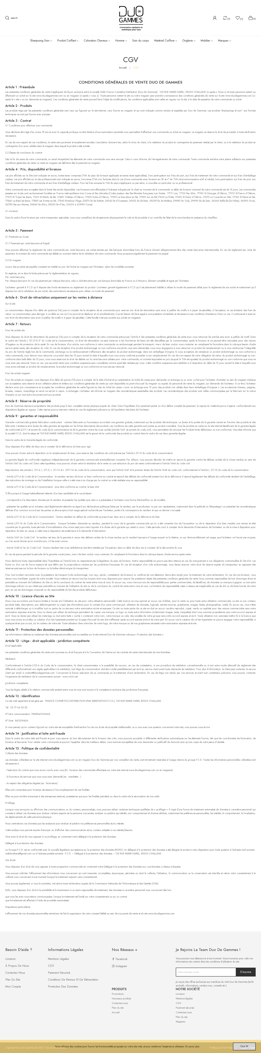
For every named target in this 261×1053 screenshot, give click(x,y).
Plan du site (12, 980)
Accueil (115, 1012)
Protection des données (63, 986)
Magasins (180, 1021)
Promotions (118, 994)
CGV (51, 966)
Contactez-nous (15, 973)
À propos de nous (17, 966)
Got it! (244, 1046)
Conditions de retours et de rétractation (73, 980)
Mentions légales (58, 959)
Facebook (121, 959)
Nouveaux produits (121, 998)
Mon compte (13, 986)
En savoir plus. (192, 1046)
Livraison (10, 959)
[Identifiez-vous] (214, 18)
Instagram (121, 966)
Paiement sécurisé (59, 973)
